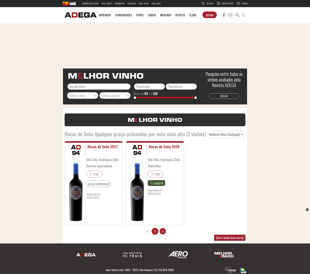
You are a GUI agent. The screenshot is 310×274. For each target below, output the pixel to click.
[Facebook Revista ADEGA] (224, 15)
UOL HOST (106, 3)
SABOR (152, 15)
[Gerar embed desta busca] (229, 238)
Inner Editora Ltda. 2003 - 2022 (122, 270)
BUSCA (210, 3)
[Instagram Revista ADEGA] (230, 15)
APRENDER (105, 15)
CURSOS (131, 3)
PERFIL (140, 15)
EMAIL (245, 3)
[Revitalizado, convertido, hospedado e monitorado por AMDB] (243, 270)
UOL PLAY (144, 3)
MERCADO (165, 15)
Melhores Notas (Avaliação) (224, 134)
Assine (209, 14)
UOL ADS (156, 3)
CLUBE (192, 15)
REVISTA (180, 15)
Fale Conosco (146, 270)
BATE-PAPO (228, 3)
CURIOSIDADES (123, 15)
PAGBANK (120, 3)
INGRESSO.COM (90, 3)
